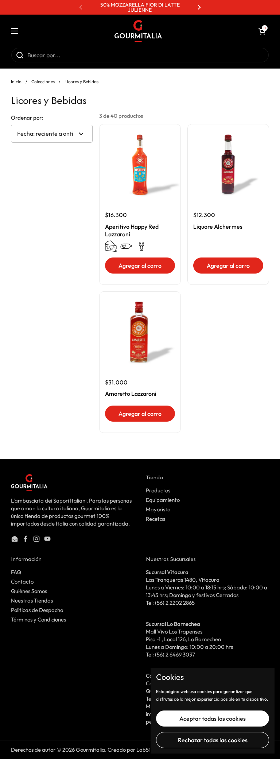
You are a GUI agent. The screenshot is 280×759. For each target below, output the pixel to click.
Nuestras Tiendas (32, 600)
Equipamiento (163, 499)
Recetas (155, 518)
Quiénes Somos (29, 591)
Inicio (16, 81)
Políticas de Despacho (37, 610)
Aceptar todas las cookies (212, 718)
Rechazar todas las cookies (213, 740)
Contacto (22, 581)
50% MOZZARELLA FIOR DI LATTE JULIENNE (140, 7)
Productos (158, 490)
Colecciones (43, 81)
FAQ (16, 572)
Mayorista (158, 509)
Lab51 (143, 749)
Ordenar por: (27, 117)
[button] (261, 31)
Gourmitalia (90, 749)
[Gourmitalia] (138, 31)
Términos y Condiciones (38, 619)
